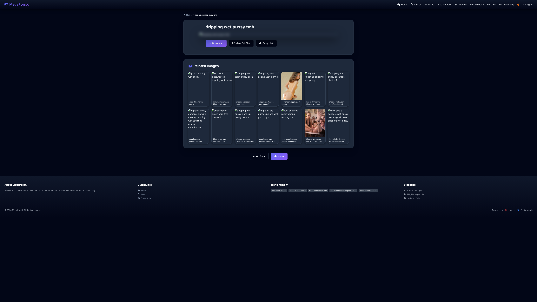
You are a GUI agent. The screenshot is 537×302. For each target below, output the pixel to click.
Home (189, 15)
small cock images (279, 191)
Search (144, 194)
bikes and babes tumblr (318, 191)
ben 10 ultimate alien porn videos (343, 191)
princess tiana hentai (298, 191)
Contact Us (146, 198)
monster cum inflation (368, 191)
